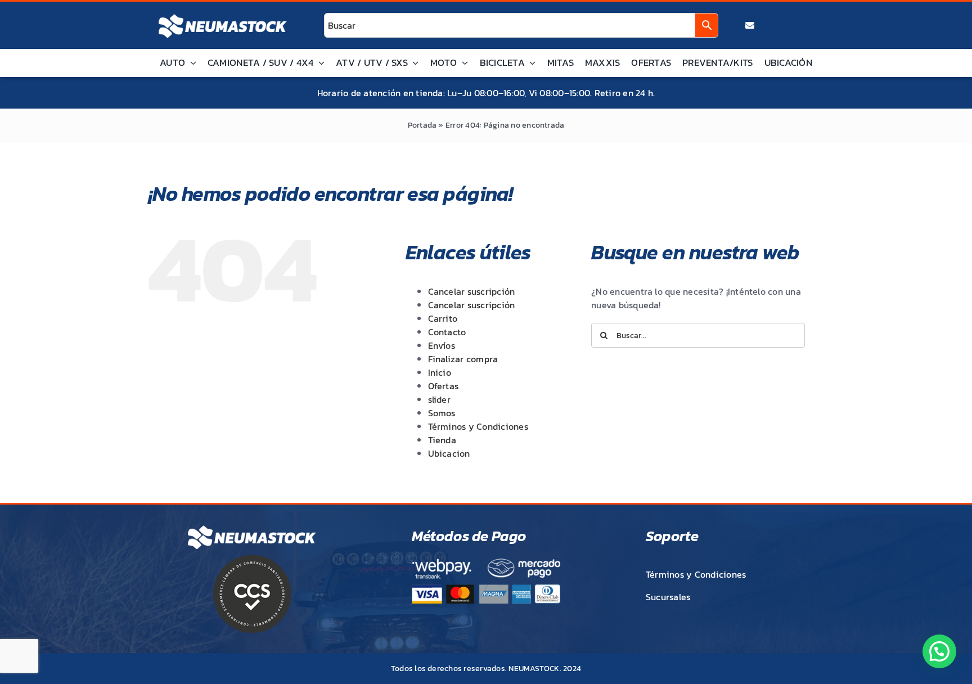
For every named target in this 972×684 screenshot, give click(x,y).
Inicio (439, 372)
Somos (442, 413)
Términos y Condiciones (478, 426)
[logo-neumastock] (222, 14)
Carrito (443, 318)
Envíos (441, 345)
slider (439, 399)
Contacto (447, 332)
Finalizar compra (463, 359)
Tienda (442, 440)
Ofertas (443, 386)
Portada (422, 125)
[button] (939, 651)
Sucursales (668, 597)
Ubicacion (449, 453)
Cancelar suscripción (471, 291)
